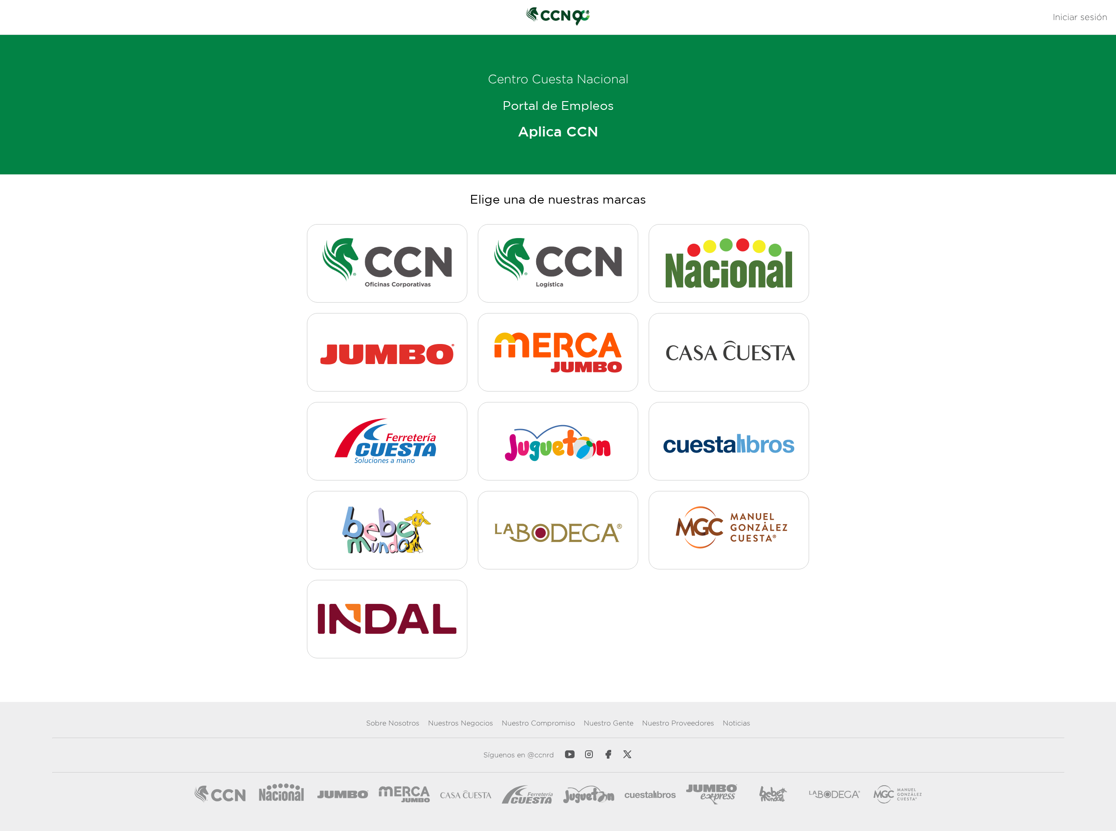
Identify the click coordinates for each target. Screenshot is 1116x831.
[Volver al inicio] (558, 17)
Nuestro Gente (608, 723)
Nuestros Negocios (460, 723)
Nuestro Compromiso (538, 723)
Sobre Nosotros (392, 723)
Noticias (736, 723)
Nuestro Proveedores (678, 723)
